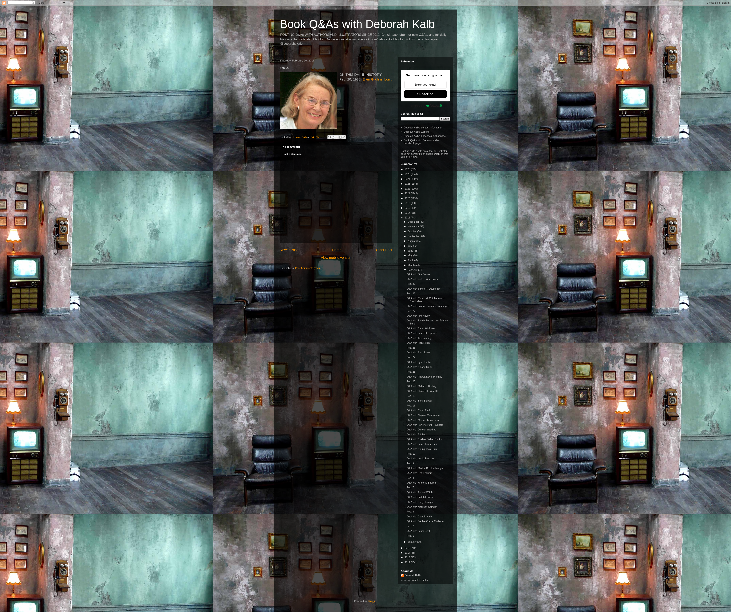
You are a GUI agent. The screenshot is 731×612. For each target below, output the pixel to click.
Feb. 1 (410, 535)
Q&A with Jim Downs (418, 274)
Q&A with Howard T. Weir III (422, 391)
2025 (408, 174)
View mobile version (336, 258)
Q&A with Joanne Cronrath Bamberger (428, 306)
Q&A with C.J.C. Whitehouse (423, 279)
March (411, 265)
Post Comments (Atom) (308, 268)
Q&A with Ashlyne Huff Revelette (425, 424)
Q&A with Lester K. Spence (422, 333)
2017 (408, 212)
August (412, 241)
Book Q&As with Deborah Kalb (357, 24)
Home (336, 250)
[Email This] (329, 137)
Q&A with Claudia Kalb (419, 516)
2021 (408, 193)
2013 (408, 557)
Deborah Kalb (413, 575)
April (410, 260)
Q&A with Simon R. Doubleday (424, 288)
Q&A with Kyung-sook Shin (422, 449)
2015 (408, 548)
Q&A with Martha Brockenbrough (425, 468)
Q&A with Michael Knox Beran (423, 420)
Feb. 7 (410, 487)
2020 (408, 198)
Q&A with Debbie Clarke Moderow (425, 521)
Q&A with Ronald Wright (420, 492)
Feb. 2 (410, 526)
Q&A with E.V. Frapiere (419, 473)
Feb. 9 (410, 463)
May (410, 255)
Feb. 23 (411, 347)
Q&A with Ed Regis (417, 434)
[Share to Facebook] (340, 137)
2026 (408, 169)
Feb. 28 (411, 293)
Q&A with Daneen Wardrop (421, 429)
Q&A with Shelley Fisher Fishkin (424, 439)
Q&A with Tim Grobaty (419, 338)
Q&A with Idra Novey (418, 315)
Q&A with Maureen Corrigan (422, 506)
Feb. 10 (411, 453)
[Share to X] (336, 137)
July (410, 246)
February (413, 270)
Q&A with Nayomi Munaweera (423, 415)
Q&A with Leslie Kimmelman (422, 444)
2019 (408, 203)
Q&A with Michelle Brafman (422, 482)
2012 (408, 562)
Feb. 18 (411, 405)
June (411, 250)
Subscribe (425, 94)
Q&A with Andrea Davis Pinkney (424, 376)
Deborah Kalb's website (416, 131)
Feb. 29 (411, 283)
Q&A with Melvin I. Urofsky (422, 386)
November (414, 226)
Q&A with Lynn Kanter (419, 362)
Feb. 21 (411, 371)
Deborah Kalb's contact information (423, 127)
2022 (408, 188)
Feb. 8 (410, 478)
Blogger (372, 601)
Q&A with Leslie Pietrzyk (420, 458)
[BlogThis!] (333, 137)
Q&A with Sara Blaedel (419, 400)
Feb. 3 (410, 511)
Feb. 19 (411, 395)
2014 (408, 552)
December (414, 221)
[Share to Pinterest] (344, 137)
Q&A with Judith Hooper (420, 497)
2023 (408, 183)
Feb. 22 (411, 357)
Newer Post (289, 250)
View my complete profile (415, 580)
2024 (408, 179)
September (414, 236)
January (412, 541)
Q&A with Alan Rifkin (418, 342)
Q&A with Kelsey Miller (419, 367)
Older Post (384, 250)
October (412, 231)
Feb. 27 (411, 311)
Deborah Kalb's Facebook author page (425, 136)
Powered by (416, 105)
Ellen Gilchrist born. (377, 79)
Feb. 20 (411, 381)
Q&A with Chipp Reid (418, 410)
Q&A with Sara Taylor (418, 352)
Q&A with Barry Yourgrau (420, 502)
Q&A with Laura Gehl (418, 531)
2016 (408, 217)
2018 (408, 207)
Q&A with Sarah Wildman (421, 328)
